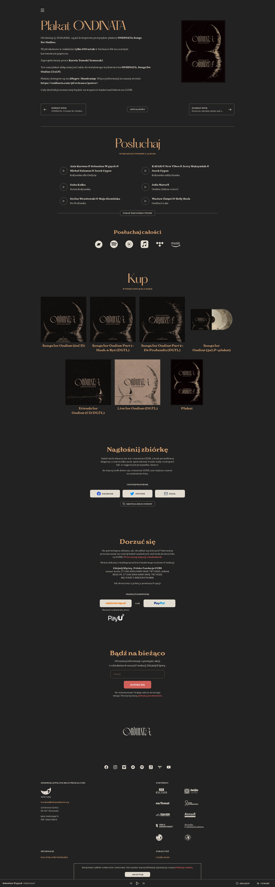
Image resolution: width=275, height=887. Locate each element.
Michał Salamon (80, 171)
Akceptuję (137, 874)
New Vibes (172, 166)
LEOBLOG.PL (163, 857)
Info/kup (245, 883)
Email (172, 494)
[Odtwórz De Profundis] (63, 201)
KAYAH (157, 166)
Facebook (107, 494)
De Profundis (78, 203)
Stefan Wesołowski (82, 199)
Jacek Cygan (103, 171)
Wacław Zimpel (162, 199)
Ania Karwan (79, 166)
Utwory (265, 883)
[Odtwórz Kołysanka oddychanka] (145, 171)
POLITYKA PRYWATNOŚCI (54, 857)
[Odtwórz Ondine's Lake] (145, 201)
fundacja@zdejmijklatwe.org (55, 802)
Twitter (140, 494)
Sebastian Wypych (103, 166)
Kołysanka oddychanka (166, 175)
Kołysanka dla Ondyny (83, 175)
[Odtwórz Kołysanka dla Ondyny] (63, 171)
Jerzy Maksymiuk (194, 166)
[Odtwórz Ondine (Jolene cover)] (145, 187)
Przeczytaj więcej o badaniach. (143, 557)
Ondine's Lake (160, 203)
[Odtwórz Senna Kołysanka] (63, 187)
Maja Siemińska (109, 199)
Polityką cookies (184, 867)
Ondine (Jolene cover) (165, 189)
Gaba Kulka (78, 185)
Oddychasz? (29, 883)
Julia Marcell (160, 185)
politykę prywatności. (150, 695)
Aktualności (137, 109)
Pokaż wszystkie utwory (137, 213)
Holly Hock (183, 199)
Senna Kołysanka (80, 189)
